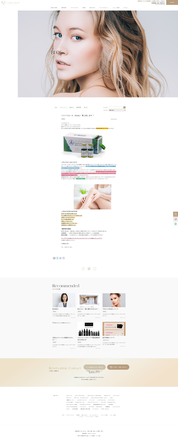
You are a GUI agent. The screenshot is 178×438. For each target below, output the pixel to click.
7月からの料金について (110, 309)
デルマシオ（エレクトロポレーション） (99, 397)
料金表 (84, 7)
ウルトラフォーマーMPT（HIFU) (94, 395)
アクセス (125, 7)
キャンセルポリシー (104, 7)
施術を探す (64, 7)
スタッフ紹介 (113, 415)
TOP (63, 415)
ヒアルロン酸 (70, 402)
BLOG (86, 107)
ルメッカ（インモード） (82, 400)
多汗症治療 (75, 409)
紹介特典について (109, 338)
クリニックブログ (90, 416)
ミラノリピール (112, 400)
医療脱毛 (108, 406)
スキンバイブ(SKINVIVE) (72, 406)
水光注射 (111, 404)
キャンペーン (63, 107)
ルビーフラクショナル (80, 395)
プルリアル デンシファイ (93, 402)
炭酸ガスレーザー (70, 400)
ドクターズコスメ (74, 7)
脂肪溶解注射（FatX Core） (100, 404)
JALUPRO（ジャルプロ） (85, 404)
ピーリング (92, 400)
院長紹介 (55, 309)
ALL (56, 107)
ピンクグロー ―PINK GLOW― (96, 406)
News (97, 416)
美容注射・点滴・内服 (85, 409)
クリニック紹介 (104, 415)
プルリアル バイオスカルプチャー (108, 402)
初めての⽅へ (92, 7)
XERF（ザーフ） (107, 395)
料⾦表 (77, 415)
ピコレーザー (69, 395)
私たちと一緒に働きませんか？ (88, 309)
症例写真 (78, 107)
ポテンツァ (69, 397)
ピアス (68, 409)
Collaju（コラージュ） (80, 402)
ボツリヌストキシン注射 (72, 404)
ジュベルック (83, 406)
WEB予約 (172, 2)
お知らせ (71, 107)
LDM (111, 397)
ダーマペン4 (116, 395)
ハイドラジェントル (102, 400)
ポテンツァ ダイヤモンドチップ (81, 397)
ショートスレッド (116, 406)
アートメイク (95, 409)
